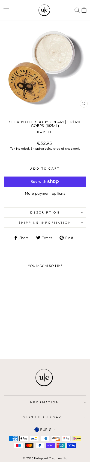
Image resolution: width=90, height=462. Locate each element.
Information (44, 402)
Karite (45, 132)
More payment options (45, 193)
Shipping (37, 148)
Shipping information (45, 222)
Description (45, 212)
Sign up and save (44, 417)
